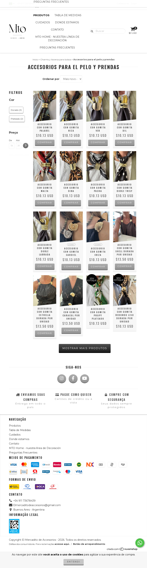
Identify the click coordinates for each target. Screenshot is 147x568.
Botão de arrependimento (89, 544)
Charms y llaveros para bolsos (55, 59)
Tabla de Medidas (67, 15)
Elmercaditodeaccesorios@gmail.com (37, 505)
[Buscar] (91, 30)
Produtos (41, 15)
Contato (57, 29)
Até (18, 140)
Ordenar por (50, 79)
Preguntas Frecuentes (57, 47)
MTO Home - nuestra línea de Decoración (57, 38)
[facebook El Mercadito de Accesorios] (73, 378)
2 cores (71, 245)
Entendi (73, 561)
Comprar (71, 266)
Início (35, 59)
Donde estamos (67, 22)
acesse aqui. (62, 544)
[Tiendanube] (122, 550)
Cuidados (42, 22)
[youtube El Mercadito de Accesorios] (84, 378)
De (10, 140)
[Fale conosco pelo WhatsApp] (139, 542)
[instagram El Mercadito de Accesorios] (61, 378)
